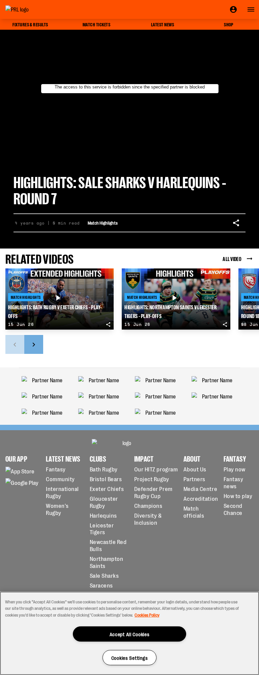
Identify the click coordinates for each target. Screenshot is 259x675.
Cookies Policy (147, 614)
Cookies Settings (129, 657)
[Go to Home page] (32, 9)
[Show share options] (236, 223)
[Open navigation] (251, 9)
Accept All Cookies (130, 634)
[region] (129, 633)
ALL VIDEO (232, 258)
